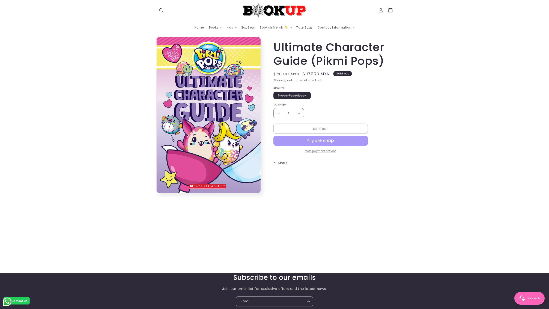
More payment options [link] (320, 151)
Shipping (280, 80)
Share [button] (283, 163)
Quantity (279, 105)
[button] (161, 10)
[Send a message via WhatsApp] (7, 302)
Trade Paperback (294, 96)
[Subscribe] (308, 301)
